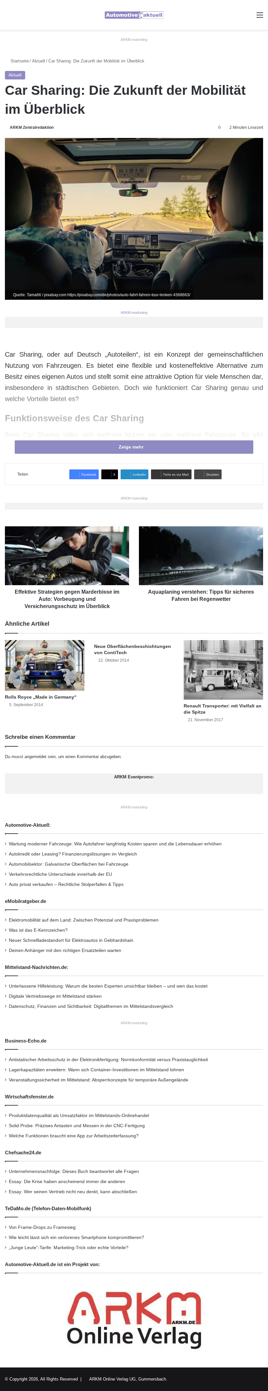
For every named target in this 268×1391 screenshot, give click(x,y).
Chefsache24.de (23, 1152)
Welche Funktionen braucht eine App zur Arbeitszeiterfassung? (74, 1135)
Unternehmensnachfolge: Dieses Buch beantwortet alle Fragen (74, 1171)
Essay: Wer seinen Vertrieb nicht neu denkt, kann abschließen (73, 1191)
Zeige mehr (132, 447)
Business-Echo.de (25, 1040)
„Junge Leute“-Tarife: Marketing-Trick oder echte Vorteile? (68, 1247)
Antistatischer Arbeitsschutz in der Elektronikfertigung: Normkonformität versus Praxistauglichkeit (108, 1059)
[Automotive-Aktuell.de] (134, 15)
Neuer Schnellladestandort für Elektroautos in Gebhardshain (71, 940)
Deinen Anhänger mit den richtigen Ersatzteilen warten (65, 950)
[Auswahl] (260, 17)
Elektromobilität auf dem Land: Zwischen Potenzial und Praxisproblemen (84, 920)
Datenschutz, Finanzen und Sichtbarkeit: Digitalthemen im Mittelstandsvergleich (91, 1006)
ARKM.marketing (134, 40)
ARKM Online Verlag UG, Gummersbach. (128, 1379)
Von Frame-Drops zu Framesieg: (43, 1227)
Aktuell (38, 61)
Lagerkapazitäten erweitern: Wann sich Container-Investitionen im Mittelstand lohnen (96, 1069)
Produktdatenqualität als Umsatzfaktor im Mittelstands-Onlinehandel (79, 1115)
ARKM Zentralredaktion (32, 127)
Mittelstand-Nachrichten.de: (36, 967)
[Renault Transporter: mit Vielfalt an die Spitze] (223, 670)
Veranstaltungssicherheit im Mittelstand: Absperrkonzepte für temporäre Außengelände (98, 1079)
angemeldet (35, 756)
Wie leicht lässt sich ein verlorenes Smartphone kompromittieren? (76, 1237)
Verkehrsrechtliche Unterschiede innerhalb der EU (60, 874)
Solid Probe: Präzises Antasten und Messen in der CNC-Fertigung (77, 1125)
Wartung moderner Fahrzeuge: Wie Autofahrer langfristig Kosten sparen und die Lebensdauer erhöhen (115, 843)
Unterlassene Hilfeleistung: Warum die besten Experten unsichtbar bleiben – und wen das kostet (108, 986)
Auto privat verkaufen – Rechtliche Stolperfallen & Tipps (66, 884)
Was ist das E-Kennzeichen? (38, 930)
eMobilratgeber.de (25, 901)
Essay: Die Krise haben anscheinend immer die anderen (67, 1181)
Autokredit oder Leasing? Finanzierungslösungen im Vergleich (73, 854)
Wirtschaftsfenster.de (29, 1096)
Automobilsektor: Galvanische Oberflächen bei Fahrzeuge (68, 864)
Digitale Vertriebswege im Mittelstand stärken (55, 996)
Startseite (19, 61)
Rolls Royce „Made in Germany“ (40, 697)
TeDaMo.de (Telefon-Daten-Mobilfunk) (48, 1208)
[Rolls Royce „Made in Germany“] (44, 665)
